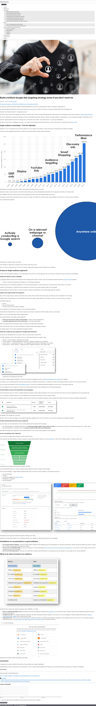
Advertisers (7, 35)
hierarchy (51, 439)
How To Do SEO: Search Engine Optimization (16, 25)
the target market (67, 279)
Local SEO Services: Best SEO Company (15, 19)
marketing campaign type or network (52, 379)
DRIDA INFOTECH (4, 1)
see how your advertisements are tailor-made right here (31, 619)
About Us (6, 8)
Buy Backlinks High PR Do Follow (13, 13)
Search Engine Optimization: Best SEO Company (17, 21)
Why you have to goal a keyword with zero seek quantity (15, 681)
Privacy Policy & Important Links (12, 27)
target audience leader (23, 384)
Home (5, 7)
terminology (51, 611)
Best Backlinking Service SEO (13, 11)
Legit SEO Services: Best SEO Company (15, 17)
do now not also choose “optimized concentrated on (59, 547)
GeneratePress (22, 705)
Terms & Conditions (11, 28)
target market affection (87, 114)
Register (8, 31)
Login (5, 38)
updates (15, 616)
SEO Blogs (3, 678)
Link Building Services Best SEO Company (15, 16)
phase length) (19, 477)
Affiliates (8, 33)
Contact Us (7, 36)
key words (74, 122)
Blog (5, 22)
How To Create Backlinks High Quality (15, 24)
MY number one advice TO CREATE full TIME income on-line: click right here (19, 104)
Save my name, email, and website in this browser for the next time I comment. (21, 700)
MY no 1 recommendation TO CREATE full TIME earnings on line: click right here (20, 675)
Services (6, 10)
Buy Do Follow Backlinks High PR (13, 14)
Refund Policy (9, 30)
